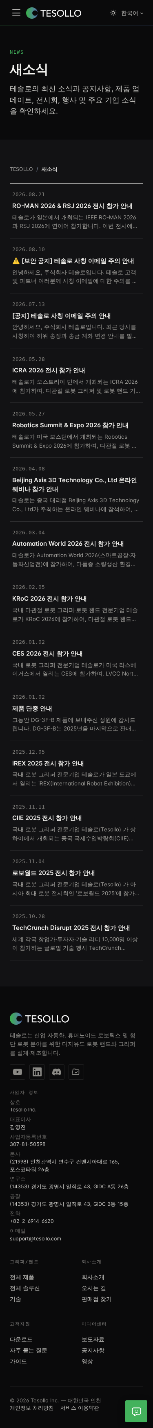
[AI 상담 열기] (136, 1411)
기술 (15, 1299)
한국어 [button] (129, 12)
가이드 (18, 1361)
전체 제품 (22, 1277)
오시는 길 (94, 1288)
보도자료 (93, 1339)
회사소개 (93, 1277)
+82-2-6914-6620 (32, 1221)
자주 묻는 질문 (28, 1350)
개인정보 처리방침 (32, 1407)
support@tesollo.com (35, 1239)
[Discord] (56, 1072)
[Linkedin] (37, 1072)
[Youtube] (17, 1072)
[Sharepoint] (76, 1072)
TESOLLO (21, 169)
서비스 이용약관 (79, 1407)
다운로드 (21, 1339)
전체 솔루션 (25, 1288)
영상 (87, 1361)
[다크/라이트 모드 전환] (113, 13)
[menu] (16, 13)
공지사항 (93, 1350)
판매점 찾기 (97, 1299)
